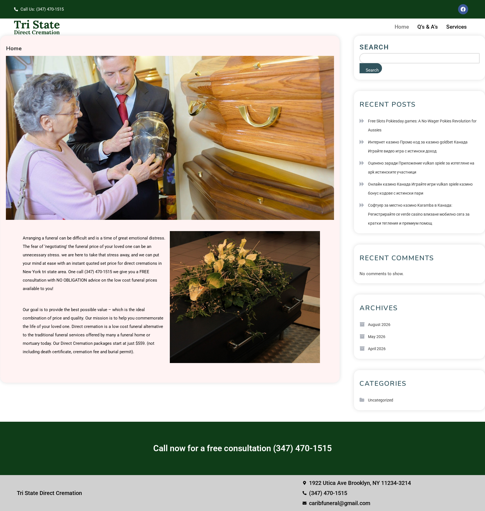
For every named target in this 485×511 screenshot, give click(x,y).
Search (374, 47)
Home (402, 27)
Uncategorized (380, 400)
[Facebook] (463, 9)
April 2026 (377, 348)
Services (456, 27)
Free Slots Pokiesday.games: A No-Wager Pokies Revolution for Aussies (422, 125)
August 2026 (379, 324)
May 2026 (376, 336)
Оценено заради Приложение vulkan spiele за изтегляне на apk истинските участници (421, 167)
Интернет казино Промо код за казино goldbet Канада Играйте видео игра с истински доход (418, 146)
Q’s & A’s (427, 27)
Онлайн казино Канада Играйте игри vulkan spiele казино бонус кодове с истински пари (420, 188)
